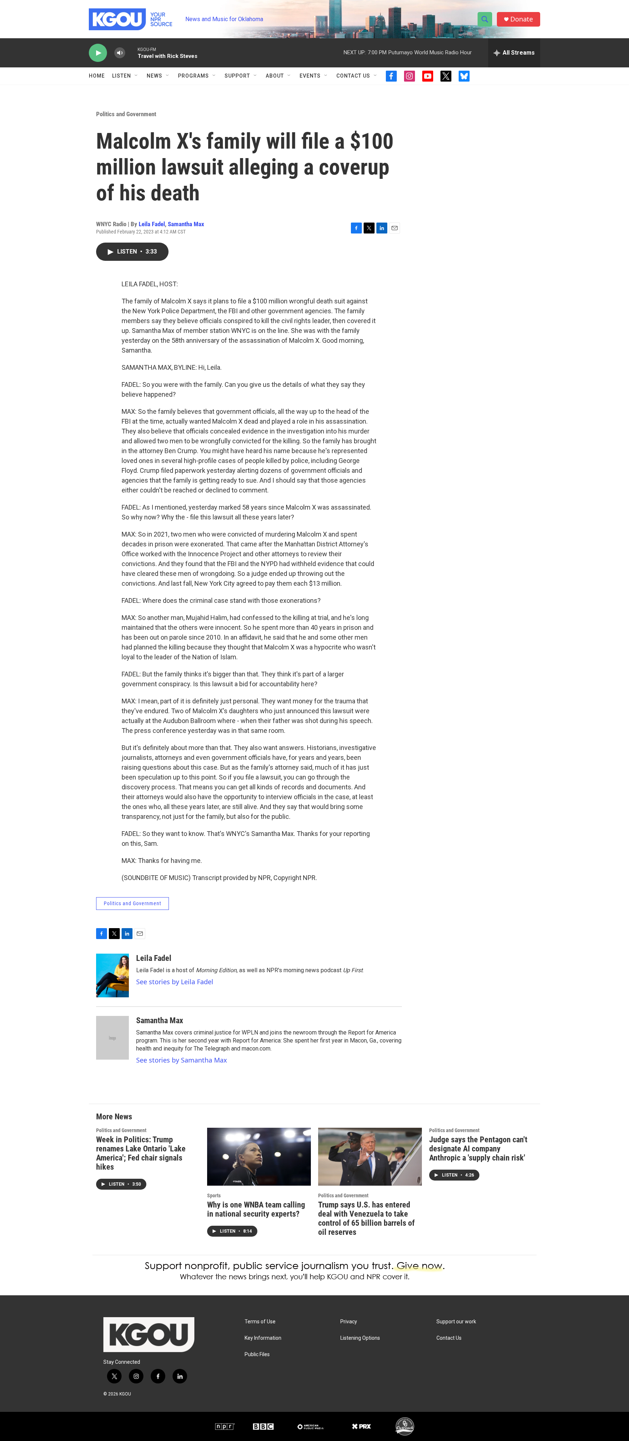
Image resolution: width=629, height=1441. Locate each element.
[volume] (120, 53)
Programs (193, 76)
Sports (214, 1195)
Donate (521, 19)
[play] (98, 53)
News (154, 76)
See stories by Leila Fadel (174, 981)
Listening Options (360, 1338)
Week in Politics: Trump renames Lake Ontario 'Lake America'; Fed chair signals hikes (141, 1153)
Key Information (263, 1338)
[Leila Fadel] (112, 975)
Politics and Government (126, 114)
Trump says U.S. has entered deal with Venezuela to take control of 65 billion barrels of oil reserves (366, 1218)
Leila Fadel (152, 224)
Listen (121, 76)
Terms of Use (260, 1321)
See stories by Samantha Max (181, 1060)
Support (237, 76)
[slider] (131, 52)
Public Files (257, 1354)
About (275, 76)
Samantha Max (186, 224)
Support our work (456, 1321)
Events (310, 76)
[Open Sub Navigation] (136, 76)
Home (97, 76)
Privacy (348, 1321)
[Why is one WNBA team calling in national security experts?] (259, 1157)
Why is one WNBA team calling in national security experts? (256, 1209)
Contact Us (353, 76)
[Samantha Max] (112, 1038)
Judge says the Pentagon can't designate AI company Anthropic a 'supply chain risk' (478, 1148)
